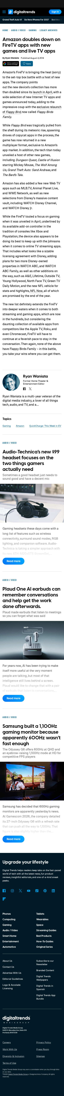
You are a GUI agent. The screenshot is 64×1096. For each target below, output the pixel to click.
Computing (9, 919)
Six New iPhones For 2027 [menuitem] (36, 19)
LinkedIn (53, 890)
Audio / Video (10, 930)
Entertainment (11, 941)
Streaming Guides (46, 930)
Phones (7, 914)
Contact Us (8, 966)
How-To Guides (44, 941)
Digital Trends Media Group (18, 1074)
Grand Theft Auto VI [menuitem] (12, 19)
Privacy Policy (43, 1042)
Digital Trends (18, 16)
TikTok (36, 890)
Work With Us (10, 1049)
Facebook (4, 890)
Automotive (9, 947)
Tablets (40, 914)
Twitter (20, 890)
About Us (7, 960)
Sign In (55, 12)
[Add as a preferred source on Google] (11, 63)
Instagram (12, 890)
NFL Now (36, 291)
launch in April (42, 92)
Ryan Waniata (12, 58)
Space (39, 925)
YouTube (28, 890)
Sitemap (40, 1056)
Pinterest (45, 890)
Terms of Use (9, 1062)
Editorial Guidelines (13, 978)
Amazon (20, 425)
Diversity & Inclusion (13, 1056)
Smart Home (9, 936)
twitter (30, 388)
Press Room (42, 1049)
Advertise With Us (12, 972)
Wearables (42, 919)
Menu (4, 12)
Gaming (7, 425)
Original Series (44, 947)
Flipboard (4, 899)
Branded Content (45, 970)
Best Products (43, 936)
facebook (24, 388)
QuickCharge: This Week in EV (45, 425)
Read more (13, 561)
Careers (7, 1042)
